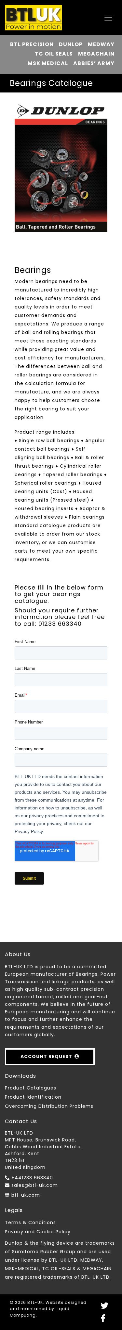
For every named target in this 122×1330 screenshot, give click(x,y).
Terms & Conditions (30, 1222)
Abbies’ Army (94, 63)
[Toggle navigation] (108, 17)
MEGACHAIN (96, 54)
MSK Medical (48, 63)
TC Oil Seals (54, 54)
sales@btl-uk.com (34, 1185)
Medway (101, 44)
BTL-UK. (35, 1302)
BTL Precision (32, 44)
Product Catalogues (30, 1088)
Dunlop (71, 44)
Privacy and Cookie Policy (38, 1231)
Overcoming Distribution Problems (49, 1106)
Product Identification (33, 1097)
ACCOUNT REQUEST (46, 1056)
